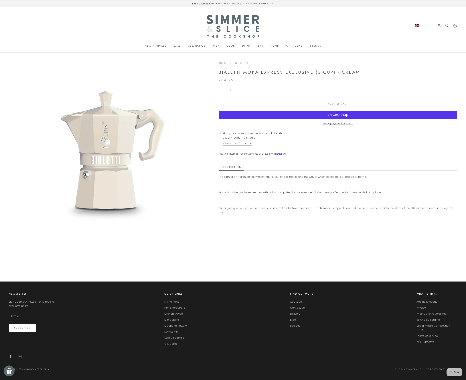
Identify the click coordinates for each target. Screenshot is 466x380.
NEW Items (171, 332)
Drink (246, 46)
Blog (293, 320)
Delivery (295, 314)
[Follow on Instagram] (20, 356)
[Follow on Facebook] (10, 356)
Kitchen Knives (173, 314)
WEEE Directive (425, 342)
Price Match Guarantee (431, 314)
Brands (315, 46)
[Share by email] (246, 63)
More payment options (338, 123)
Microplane (171, 320)
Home (274, 46)
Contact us (297, 308)
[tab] (231, 167)
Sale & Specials (174, 338)
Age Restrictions (426, 302)
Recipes (295, 326)
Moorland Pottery (175, 326)
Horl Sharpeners (174, 308)
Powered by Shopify (443, 369)
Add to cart (338, 104)
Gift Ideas (294, 46)
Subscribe (22, 327)
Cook (230, 46)
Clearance (196, 46)
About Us (296, 302)
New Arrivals (155, 46)
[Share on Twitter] (235, 63)
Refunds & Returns (428, 320)
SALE (177, 46)
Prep (215, 46)
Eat (260, 46)
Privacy (421, 308)
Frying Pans (171, 302)
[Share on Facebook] (230, 63)
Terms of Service (427, 336)
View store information (237, 143)
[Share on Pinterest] (241, 63)
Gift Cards (170, 344)
